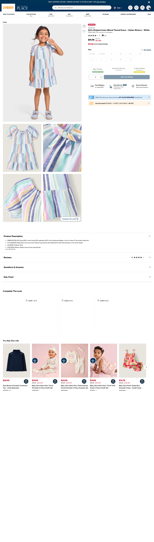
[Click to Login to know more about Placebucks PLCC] (149, 104)
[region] (77, 2)
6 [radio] (92, 59)
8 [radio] (111, 59)
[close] (149, 2)
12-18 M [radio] (92, 54)
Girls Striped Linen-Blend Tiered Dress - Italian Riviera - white (119, 30)
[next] (146, 367)
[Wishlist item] (137, 9)
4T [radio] (131, 54)
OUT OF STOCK (127, 77)
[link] (130, 7)
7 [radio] (101, 59)
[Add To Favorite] (84, 31)
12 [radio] (130, 59)
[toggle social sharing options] (84, 26)
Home (5, 22)
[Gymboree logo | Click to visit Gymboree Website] (8, 7)
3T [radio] (121, 54)
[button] (116, 8)
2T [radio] (111, 54)
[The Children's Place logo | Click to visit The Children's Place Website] (22, 7)
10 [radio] (121, 59)
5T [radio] (140, 54)
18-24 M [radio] (102, 54)
